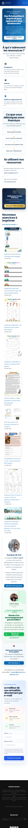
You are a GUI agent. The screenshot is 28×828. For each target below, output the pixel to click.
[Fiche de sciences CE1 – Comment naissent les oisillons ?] (13, 414)
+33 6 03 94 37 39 (14, 638)
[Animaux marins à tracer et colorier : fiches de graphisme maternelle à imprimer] (13, 480)
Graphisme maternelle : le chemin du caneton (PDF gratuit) (12, 364)
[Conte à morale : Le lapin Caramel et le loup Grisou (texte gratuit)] (13, 383)
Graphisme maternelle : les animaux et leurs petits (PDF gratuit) (12, 327)
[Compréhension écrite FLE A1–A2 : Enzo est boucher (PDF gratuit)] (13, 444)
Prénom (8, 733)
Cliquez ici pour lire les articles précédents (14, 806)
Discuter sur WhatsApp (15, 634)
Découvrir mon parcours (14, 586)
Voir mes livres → (14, 663)
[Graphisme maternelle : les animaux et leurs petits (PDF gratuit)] (13, 310)
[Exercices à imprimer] (5, 3)
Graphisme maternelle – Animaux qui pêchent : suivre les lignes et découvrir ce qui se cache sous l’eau (12, 526)
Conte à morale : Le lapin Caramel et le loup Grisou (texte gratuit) (12, 400)
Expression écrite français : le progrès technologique (14, 790)
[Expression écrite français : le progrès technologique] (13, 239)
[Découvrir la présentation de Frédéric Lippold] (14, 545)
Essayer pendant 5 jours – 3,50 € (14, 37)
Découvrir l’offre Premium (14, 206)
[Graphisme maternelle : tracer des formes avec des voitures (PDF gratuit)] (13, 274)
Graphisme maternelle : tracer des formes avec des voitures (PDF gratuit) (12, 291)
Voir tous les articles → (9, 224)
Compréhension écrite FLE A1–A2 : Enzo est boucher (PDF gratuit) (12, 461)
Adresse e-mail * (8, 741)
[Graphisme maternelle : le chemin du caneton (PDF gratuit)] (13, 347)
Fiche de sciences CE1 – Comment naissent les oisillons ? (11, 424)
